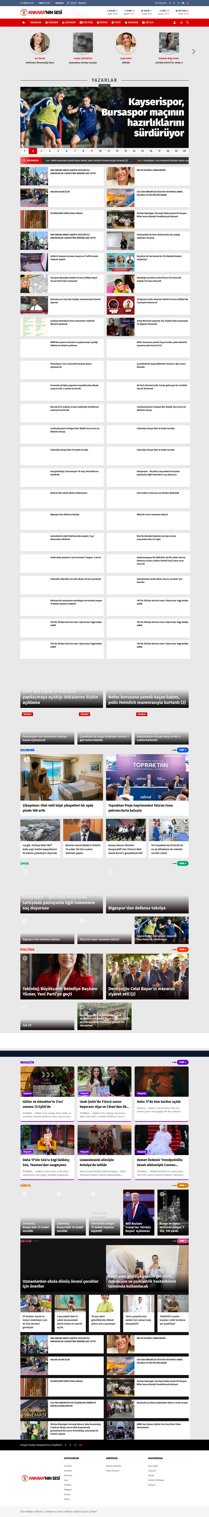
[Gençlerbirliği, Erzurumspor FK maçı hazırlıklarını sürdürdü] (34, 486)
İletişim (151, 1485)
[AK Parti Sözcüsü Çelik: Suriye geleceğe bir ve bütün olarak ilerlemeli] (120, 400)
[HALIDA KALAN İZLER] (34, 206)
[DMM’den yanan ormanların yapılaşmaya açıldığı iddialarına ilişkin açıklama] (34, 357)
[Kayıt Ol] (175, 22)
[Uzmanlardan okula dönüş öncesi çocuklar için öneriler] (120, 593)
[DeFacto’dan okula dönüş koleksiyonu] (34, 507)
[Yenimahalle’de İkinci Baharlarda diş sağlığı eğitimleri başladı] (120, 249)
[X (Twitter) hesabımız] (174, 3)
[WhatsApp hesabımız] (188, 3)
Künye (67, 1499)
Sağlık (149, 22)
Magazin (133, 22)
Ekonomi (70, 22)
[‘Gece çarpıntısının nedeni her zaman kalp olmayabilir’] (138, 1303)
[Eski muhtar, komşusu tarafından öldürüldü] (120, 507)
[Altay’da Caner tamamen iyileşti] (120, 529)
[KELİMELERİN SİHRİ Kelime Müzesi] (34, 228)
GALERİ (28, 3)
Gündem (53, 22)
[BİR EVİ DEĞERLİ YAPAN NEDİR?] (120, 184)
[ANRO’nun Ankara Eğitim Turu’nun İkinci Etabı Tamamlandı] (120, 1439)
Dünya (104, 22)
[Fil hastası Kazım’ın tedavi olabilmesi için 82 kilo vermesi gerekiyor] (36, 1303)
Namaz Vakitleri (113, 1466)
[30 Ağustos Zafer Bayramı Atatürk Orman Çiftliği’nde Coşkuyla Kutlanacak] (120, 314)
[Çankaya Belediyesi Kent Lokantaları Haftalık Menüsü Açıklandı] (34, 335)
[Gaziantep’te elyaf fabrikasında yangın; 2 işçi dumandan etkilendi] (34, 550)
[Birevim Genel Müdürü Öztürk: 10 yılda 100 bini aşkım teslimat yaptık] (83, 830)
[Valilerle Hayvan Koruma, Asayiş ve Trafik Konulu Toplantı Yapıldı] (34, 270)
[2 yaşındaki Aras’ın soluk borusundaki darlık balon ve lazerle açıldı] (70, 1303)
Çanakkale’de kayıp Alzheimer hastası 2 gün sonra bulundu (177, 161)
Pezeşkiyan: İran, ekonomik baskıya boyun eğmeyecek (105, 161)
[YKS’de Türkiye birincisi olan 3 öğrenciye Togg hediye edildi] (120, 615)
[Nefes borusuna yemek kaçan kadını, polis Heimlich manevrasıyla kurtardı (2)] (120, 357)
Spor (118, 22)
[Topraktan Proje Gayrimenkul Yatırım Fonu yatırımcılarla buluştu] (147, 777)
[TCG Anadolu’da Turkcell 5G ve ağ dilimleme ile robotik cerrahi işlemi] (169, 830)
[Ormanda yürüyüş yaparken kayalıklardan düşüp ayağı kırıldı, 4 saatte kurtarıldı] (34, 400)
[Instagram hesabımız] (178, 3)
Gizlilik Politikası (156, 1480)
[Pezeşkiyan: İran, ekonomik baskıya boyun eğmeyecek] (34, 378)
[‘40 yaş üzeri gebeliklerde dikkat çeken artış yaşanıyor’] (104, 1303)
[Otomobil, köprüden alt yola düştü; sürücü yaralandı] (34, 593)
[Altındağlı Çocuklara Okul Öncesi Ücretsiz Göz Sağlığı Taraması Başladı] (120, 292)
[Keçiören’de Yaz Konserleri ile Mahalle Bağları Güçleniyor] (120, 270)
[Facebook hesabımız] (170, 3)
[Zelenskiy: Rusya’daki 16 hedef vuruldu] (120, 443)
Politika (88, 22)
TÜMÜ (104, 86)
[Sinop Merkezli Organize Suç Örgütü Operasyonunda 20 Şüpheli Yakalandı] (120, 335)
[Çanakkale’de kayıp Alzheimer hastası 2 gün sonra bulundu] (120, 378)
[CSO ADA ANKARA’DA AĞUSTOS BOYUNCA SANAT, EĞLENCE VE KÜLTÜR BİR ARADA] (120, 206)
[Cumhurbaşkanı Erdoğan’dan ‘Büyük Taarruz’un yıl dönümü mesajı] (120, 421)
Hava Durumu (112, 1470)
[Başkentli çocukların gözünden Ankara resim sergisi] (120, 1417)
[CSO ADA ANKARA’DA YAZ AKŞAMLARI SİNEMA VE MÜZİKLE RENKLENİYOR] (34, 1417)
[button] (24, 22)
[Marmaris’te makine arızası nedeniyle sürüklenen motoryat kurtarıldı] (34, 421)
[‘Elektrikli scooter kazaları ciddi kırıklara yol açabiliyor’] (173, 1303)
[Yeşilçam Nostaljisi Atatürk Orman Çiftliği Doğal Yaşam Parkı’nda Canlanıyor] (34, 292)
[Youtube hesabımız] (183, 3)
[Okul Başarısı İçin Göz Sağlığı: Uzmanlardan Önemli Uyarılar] (34, 314)
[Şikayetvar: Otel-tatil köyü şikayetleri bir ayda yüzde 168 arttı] (61, 777)
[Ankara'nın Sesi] (41, 14)
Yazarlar (35, 22)
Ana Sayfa (153, 1466)
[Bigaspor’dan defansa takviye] (34, 529)
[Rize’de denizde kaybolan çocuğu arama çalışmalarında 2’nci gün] (120, 550)
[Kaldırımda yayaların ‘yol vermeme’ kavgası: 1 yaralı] (34, 572)
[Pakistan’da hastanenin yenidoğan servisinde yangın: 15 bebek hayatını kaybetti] (34, 615)
